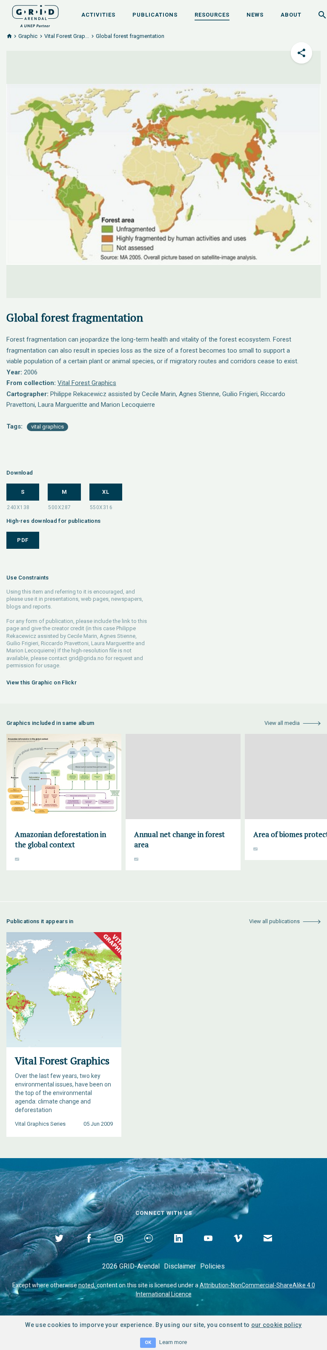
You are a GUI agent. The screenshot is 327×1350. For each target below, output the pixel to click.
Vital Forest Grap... (66, 36)
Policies (212, 1266)
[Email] (268, 1248)
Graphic (27, 36)
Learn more (173, 1342)
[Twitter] (59, 1248)
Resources (212, 15)
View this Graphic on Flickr (41, 682)
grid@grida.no (86, 658)
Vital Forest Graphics (86, 383)
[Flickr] (149, 1248)
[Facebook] (89, 1248)
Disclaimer (180, 1266)
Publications (155, 15)
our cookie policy (276, 1324)
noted (86, 1285)
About (291, 15)
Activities (98, 15)
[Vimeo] (238, 1248)
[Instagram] (119, 1248)
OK (148, 1342)
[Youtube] (208, 1248)
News (255, 15)
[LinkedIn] (178, 1248)
